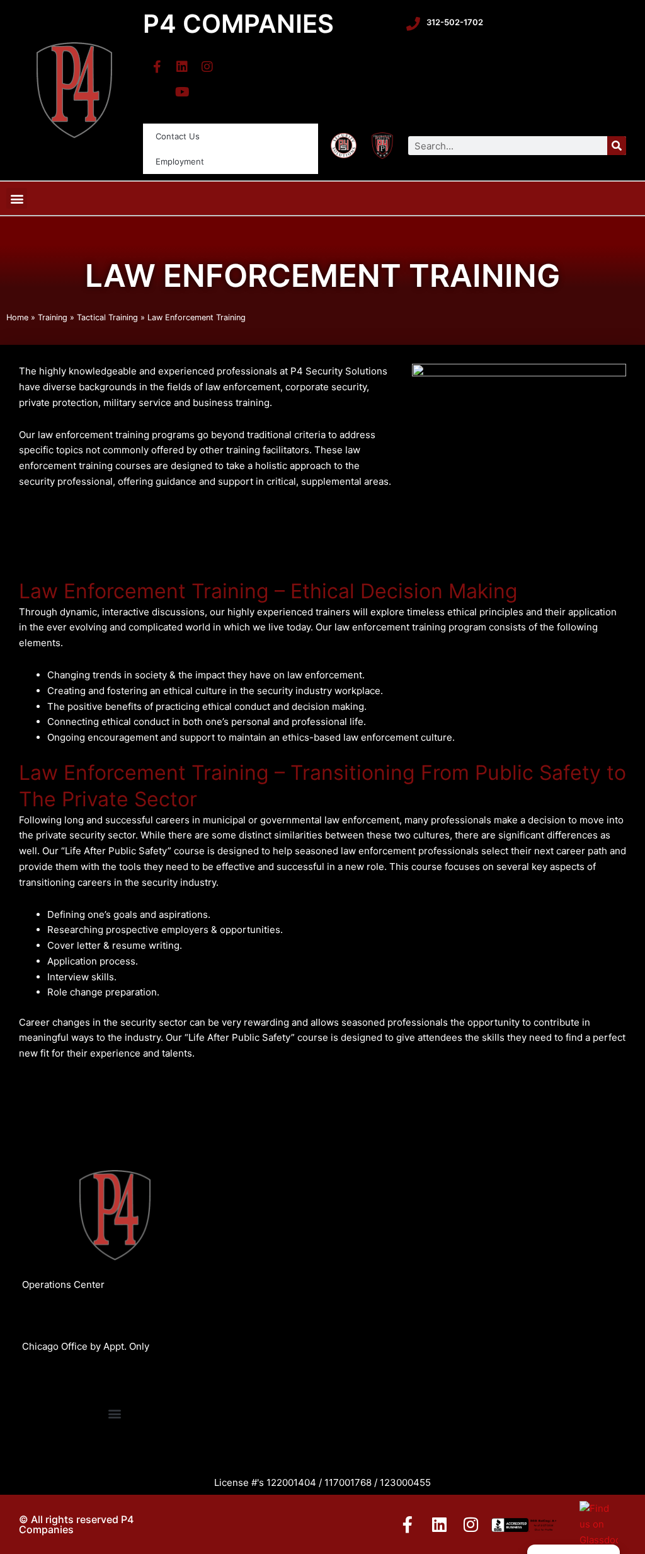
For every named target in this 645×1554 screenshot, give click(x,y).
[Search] (616, 145)
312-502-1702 (454, 22)
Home (17, 317)
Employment (180, 161)
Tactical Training (107, 317)
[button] (16, 198)
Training (52, 317)
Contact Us (178, 136)
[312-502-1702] (413, 24)
